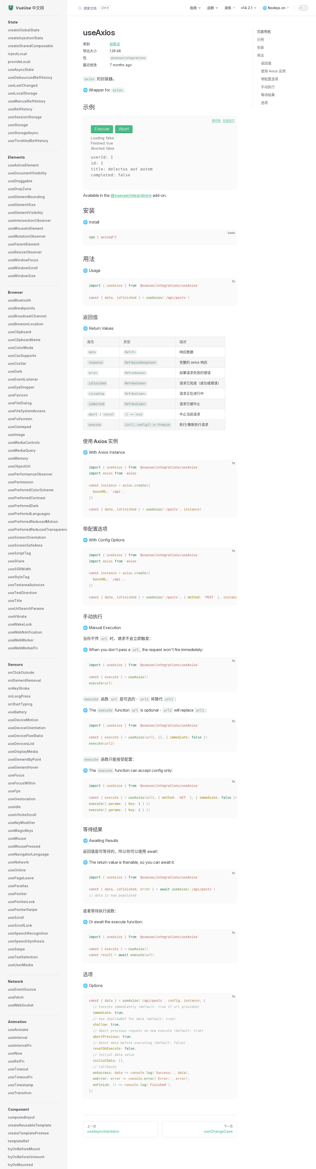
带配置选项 (269, 79)
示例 (260, 39)
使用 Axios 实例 (273, 71)
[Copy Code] (229, 237)
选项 (264, 103)
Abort (124, 128)
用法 (260, 55)
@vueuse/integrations (131, 195)
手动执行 (268, 87)
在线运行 (229, 121)
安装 (260, 47)
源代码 (216, 121)
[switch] (303, 8)
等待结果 (268, 95)
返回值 (266, 63)
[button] (33, 22)
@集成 (115, 44)
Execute (102, 128)
